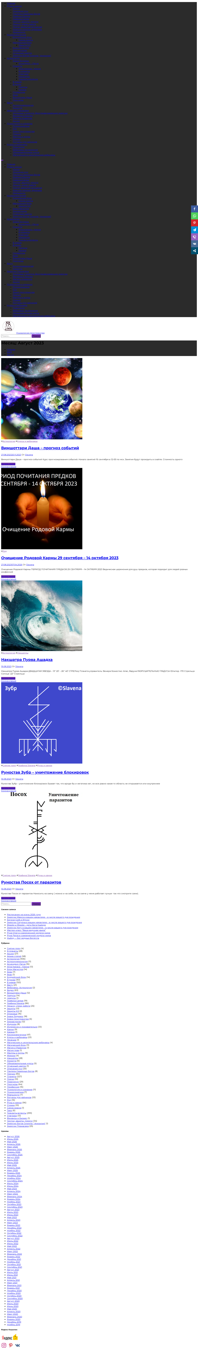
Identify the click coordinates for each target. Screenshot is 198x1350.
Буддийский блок (22, 37)
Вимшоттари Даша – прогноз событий (40, 448)
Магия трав (13, 1050)
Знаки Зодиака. (21, 61)
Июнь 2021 (12, 1275)
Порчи (10, 1079)
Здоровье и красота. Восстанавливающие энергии (40, 113)
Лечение (11, 1040)
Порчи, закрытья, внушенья (27, 27)
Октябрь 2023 (14, 1204)
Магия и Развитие (22, 118)
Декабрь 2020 (14, 1290)
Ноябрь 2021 (13, 1262)
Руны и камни (14, 6)
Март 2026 (12, 1147)
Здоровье (12, 1013)
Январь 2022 (13, 1256)
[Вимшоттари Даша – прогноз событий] (41, 438)
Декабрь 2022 (14, 1228)
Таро (9, 1110)
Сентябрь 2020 (15, 1298)
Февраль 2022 (14, 1254)
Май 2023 (12, 1217)
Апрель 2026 (13, 1144)
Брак (15, 95)
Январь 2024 (13, 1199)
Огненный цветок (22, 53)
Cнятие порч (9, 765)
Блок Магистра (21, 47)
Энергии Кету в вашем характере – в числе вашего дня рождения (42, 927)
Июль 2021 (12, 1272)
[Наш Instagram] (4, 1345)
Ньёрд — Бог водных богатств (23, 938)
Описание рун (20, 11)
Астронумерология (23, 105)
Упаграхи (24, 74)
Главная (11, 3)
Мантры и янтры (21, 136)
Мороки (11, 1055)
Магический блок (22, 42)
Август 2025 (13, 1157)
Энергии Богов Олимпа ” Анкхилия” (32, 55)
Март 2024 (12, 1194)
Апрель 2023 (13, 1220)
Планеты (17, 66)
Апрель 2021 (13, 1280)
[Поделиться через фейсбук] (194, 208)
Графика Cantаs (21, 19)
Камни (16, 8)
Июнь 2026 (12, 1139)
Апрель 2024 (13, 1191)
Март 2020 (12, 1314)
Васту (10, 102)
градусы (11, 998)
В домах (17, 84)
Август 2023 (13, 1209)
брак (9, 974)
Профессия (19, 92)
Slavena (29, 454)
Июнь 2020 (12, 1306)
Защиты (11, 1008)
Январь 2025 (13, 1173)
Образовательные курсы (26, 152)
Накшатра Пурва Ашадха (27, 659)
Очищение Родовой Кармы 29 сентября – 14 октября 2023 (59, 558)
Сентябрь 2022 (14, 1235)
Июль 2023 (12, 1212)
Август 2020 (13, 1301)
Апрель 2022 (13, 1248)
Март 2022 (12, 1251)
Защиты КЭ (24, 45)
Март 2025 (12, 1170)
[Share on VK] (194, 243)
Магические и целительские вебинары (34, 155)
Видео (10, 990)
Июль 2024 (12, 1183)
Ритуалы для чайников (25, 142)
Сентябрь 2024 (15, 1181)
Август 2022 (13, 1238)
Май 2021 (11, 1277)
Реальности (19, 32)
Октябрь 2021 (14, 1264)
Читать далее (8, 464)
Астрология (13, 58)
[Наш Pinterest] (10, 1345)
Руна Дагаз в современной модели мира (29, 935)
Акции (16, 121)
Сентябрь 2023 (14, 1207)
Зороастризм (20, 50)
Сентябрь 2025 (14, 1154)
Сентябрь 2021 (14, 1267)
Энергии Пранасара (18, 110)
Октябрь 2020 (14, 1296)
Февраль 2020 (14, 1316)
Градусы (23, 87)
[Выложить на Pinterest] (194, 222)
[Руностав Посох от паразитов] (41, 872)
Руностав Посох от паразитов (31, 882)
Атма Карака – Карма (30, 68)
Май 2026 (12, 1141)
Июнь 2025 (12, 1162)
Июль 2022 (12, 1241)
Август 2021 (13, 1269)
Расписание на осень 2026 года (24, 914)
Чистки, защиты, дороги (25, 21)
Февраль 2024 (14, 1196)
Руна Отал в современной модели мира (28, 933)
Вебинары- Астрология (25, 149)
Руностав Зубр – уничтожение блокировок (45, 772)
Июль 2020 (12, 1303)
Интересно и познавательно (22, 1026)
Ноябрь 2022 (13, 1230)
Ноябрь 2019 (13, 1324)
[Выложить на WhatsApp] (194, 215)
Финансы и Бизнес (17, 1118)
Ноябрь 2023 (13, 1201)
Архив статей (14, 956)
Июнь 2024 (12, 1186)
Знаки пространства (23, 131)
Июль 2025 (12, 1160)
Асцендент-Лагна (16, 964)
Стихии (17, 139)
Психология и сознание (19, 123)
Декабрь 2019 (14, 1322)
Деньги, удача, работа (24, 24)
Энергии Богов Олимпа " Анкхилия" (26, 1123)
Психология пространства (30, 333)
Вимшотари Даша (22, 97)
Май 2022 (12, 1246)
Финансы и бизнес (23, 115)
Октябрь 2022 (14, 1233)
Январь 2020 (13, 1319)
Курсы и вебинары (17, 144)
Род (15, 128)
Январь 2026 (13, 1152)
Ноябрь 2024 (14, 1178)
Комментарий (8, 466)
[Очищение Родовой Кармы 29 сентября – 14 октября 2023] (41, 548)
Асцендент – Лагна (29, 63)
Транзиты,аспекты (28, 79)
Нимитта (17, 108)
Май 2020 (12, 1309)
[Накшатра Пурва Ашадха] (41, 650)
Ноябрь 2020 (14, 1293)
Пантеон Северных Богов (26, 13)
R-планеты (24, 71)
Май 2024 (12, 1188)
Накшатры (24, 76)
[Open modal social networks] (194, 250)
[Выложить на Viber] (194, 236)
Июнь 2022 (12, 1243)
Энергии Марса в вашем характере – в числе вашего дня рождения (43, 917)
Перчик (17, 134)
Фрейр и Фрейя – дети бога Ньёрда (26, 925)
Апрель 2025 (13, 1167)
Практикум (19, 147)
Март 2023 (12, 1222)
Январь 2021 (13, 1288)
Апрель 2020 (13, 1311)
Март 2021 (12, 1282)
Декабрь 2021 (14, 1259)
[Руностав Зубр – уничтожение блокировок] (41, 763)
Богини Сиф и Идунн (18, 919)
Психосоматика (21, 126)
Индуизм (12, 1024)
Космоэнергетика (16, 34)
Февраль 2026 (14, 1149)
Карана (22, 89)
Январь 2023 (13, 1225)
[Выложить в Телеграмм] (194, 229)
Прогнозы (18, 100)
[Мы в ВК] (17, 1345)
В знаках (17, 81)
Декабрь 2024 (14, 1175)
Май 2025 (12, 1165)
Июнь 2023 (12, 1215)
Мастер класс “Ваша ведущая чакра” (26, 930)
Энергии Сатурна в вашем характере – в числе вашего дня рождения (44, 922)
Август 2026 (13, 1136)
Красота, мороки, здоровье (27, 29)
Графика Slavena (21, 16)
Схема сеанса (26, 40)
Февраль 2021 (14, 1285)
